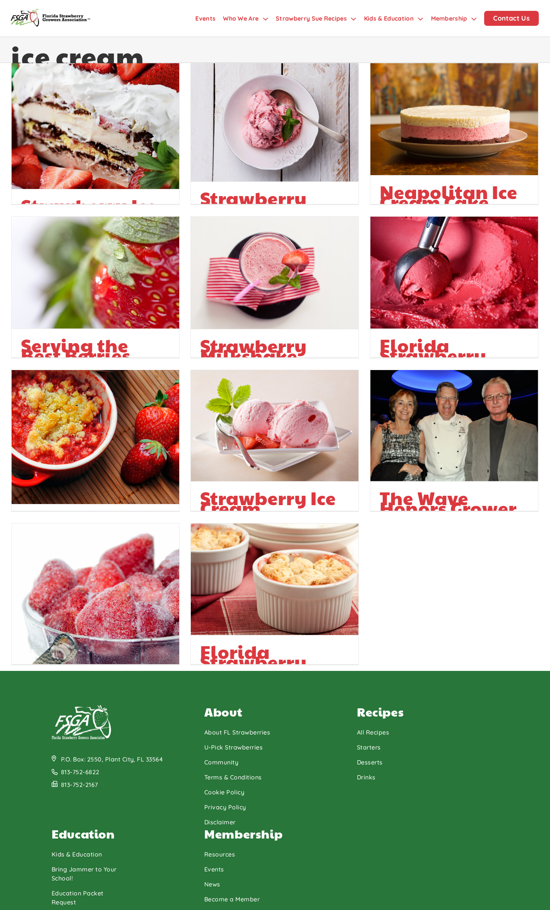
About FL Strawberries (237, 732)
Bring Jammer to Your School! (84, 873)
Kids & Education (77, 854)
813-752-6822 (80, 772)
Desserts (370, 762)
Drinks (366, 777)
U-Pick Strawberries (233, 747)
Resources (219, 854)
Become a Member (232, 899)
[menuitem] (209, 18)
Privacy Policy (225, 807)
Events (214, 869)
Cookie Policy (224, 792)
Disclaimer (220, 822)
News (212, 884)
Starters (369, 747)
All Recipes (373, 732)
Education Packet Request (78, 897)
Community (221, 762)
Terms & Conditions (233, 777)
